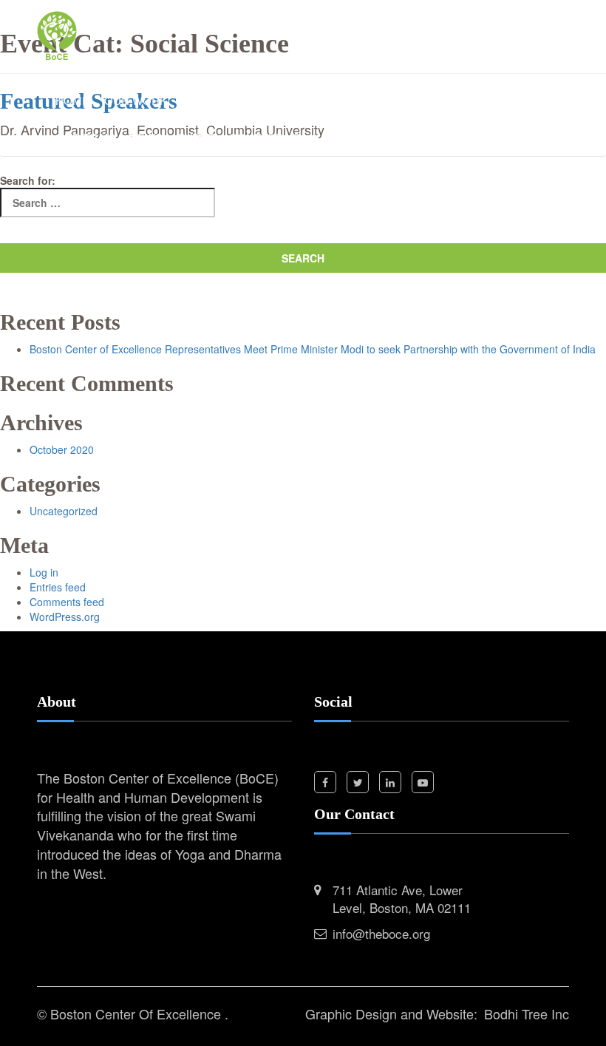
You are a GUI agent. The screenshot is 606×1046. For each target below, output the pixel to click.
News (146, 137)
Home (72, 100)
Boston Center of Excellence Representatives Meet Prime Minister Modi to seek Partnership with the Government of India (313, 349)
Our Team (85, 137)
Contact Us (264, 137)
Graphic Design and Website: (391, 1014)
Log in (44, 572)
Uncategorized (64, 510)
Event (195, 137)
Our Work (135, 100)
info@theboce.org (381, 933)
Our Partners (507, 100)
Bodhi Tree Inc (526, 1014)
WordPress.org (65, 616)
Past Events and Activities (264, 100)
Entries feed (58, 587)
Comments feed (67, 601)
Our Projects (405, 100)
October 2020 (62, 449)
